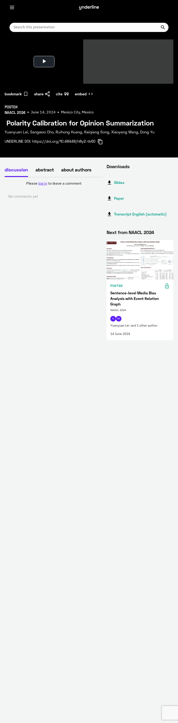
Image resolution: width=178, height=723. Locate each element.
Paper (119, 198)
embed (81, 94)
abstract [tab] (44, 169)
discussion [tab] (16, 169)
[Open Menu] (12, 7)
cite (59, 94)
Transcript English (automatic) (140, 214)
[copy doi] (102, 142)
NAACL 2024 (141, 232)
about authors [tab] (76, 169)
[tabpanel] (54, 190)
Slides (119, 182)
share (39, 94)
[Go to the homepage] (89, 7)
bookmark (13, 94)
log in (42, 184)
